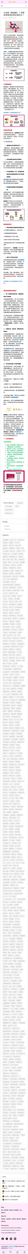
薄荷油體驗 (5, 930)
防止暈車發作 (6, 672)
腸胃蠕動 (11, 919)
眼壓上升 (19, 857)
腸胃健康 (18, 660)
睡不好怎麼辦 (6, 716)
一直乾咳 (22, 1135)
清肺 (8, 759)
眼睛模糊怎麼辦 (7, 851)
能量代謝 (11, 621)
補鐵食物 (22, 910)
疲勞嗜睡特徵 (6, 781)
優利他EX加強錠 (7, 618)
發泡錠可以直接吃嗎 (16, 1039)
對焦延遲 (13, 857)
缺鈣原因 (5, 784)
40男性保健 (12, 641)
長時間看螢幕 (15, 851)
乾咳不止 (17, 820)
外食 (23, 551)
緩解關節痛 (5, 624)
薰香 (16, 559)
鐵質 (19, 635)
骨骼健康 (19, 604)
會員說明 (8, 1219)
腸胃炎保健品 (6, 1157)
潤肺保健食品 (14, 759)
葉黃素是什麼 (19, 944)
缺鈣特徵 (13, 781)
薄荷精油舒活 (20, 1112)
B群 (19, 1152)
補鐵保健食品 (6, 1121)
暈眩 (22, 874)
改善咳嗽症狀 (6, 582)
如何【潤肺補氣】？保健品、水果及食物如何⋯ (13, 1187)
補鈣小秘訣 (20, 1017)
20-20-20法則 (6, 694)
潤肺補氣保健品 (7, 1166)
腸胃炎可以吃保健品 (16, 1154)
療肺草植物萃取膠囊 (8, 585)
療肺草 (18, 823)
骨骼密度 (18, 649)
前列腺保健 (13, 644)
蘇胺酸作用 (5, 1065)
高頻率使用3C (18, 756)
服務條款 (24, 1219)
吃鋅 (11, 874)
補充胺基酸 (20, 882)
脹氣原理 (11, 834)
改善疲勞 (18, 775)
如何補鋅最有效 (13, 792)
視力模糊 (20, 753)
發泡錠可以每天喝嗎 (8, 891)
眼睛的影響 (5, 750)
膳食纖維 (5, 548)
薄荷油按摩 (18, 834)
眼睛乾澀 (5, 568)
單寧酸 (11, 610)
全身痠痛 (10, 1132)
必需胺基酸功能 (7, 927)
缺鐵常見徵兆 (18, 809)
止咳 (4, 579)
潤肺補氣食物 (19, 1163)
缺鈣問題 (12, 1087)
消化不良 (17, 919)
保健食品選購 (6, 1034)
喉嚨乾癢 (15, 677)
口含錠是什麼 (13, 700)
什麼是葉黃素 (21, 1090)
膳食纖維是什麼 (13, 556)
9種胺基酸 (12, 815)
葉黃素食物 (5, 947)
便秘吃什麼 (5, 980)
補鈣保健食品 (12, 615)
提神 (10, 986)
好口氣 (22, 862)
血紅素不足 (9, 635)
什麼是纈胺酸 (17, 1070)
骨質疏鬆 (5, 649)
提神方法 (5, 986)
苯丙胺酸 (5, 1093)
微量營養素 (22, 935)
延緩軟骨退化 (6, 714)
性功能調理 (9, 905)
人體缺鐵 (5, 728)
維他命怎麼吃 (6, 972)
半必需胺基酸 (18, 964)
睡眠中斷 (11, 722)
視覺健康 (22, 576)
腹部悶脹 (17, 832)
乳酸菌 (18, 548)
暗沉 (22, 728)
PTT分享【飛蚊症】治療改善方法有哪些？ (13, 1182)
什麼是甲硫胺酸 (20, 1042)
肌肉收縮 (5, 607)
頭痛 (8, 559)
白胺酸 (18, 1087)
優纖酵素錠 (12, 548)
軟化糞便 (9, 663)
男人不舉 (5, 896)
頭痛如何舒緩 (6, 969)
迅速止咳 (5, 994)
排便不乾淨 (12, 747)
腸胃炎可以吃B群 (12, 1152)
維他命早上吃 (13, 1048)
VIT (20, 972)
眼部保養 (13, 1104)
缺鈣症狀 (22, 1082)
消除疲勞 (20, 556)
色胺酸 (13, 1051)
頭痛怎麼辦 (18, 966)
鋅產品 (18, 801)
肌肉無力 (17, 773)
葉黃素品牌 (19, 1098)
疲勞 (10, 865)
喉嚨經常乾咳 (14, 579)
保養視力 (5, 753)
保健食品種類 (6, 1037)
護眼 (21, 694)
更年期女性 (5, 1087)
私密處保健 (13, 907)
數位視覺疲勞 (6, 854)
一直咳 (16, 1138)
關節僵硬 (10, 711)
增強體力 (11, 542)
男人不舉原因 (12, 896)
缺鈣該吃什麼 (20, 781)
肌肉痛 (21, 1129)
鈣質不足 (11, 607)
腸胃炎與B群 (6, 1154)
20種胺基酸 (6, 815)
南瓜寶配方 (5, 1112)
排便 (19, 843)
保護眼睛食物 (6, 1003)
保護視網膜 (18, 573)
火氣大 (10, 784)
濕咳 (4, 590)
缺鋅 (13, 798)
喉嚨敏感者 (5, 702)
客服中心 (3, 1212)
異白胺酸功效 (6, 1082)
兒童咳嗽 (19, 1067)
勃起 (4, 905)
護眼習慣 (22, 1168)
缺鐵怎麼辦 (20, 806)
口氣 (13, 862)
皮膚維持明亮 (6, 730)
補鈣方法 (17, 613)
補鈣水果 (11, 613)
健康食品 (23, 1149)
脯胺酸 (4, 1025)
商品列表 (11, 1210)
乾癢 (9, 952)
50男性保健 (19, 641)
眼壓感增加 (13, 688)
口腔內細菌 (17, 599)
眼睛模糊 (11, 848)
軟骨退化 (5, 604)
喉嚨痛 (4, 952)
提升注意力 (15, 562)
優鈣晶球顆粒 (12, 604)
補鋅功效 (5, 792)
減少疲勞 (19, 652)
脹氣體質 (11, 832)
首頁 (2, 1210)
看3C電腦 (17, 846)
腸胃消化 (5, 921)
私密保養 (19, 907)
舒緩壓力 (15, 1115)
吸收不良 (17, 542)
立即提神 (11, 674)
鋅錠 (17, 798)
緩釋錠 (9, 933)
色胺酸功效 (19, 1051)
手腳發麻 (18, 624)
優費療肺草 (17, 585)
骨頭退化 (17, 610)
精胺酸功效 (19, 1006)
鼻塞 (4, 559)
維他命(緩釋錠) (16, 933)
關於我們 (6, 1210)
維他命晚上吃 (21, 1048)
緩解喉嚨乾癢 (21, 700)
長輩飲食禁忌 (16, 1056)
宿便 (17, 658)
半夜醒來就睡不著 (15, 716)
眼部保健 (19, 1104)
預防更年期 (22, 1084)
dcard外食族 (20, 1160)
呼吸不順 (22, 677)
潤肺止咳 (13, 582)
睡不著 (10, 719)
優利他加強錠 (6, 778)
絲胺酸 (4, 1000)
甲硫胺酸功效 (6, 1045)
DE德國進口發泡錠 (7, 893)
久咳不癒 (21, 680)
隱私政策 (19, 1219)
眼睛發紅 (13, 854)
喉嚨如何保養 (20, 1096)
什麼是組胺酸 (11, 1098)
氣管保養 (5, 587)
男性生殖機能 (6, 739)
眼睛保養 (11, 573)
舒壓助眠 (11, 767)
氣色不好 (22, 916)
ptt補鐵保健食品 (15, 1121)
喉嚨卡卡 (11, 820)
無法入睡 (16, 719)
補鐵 (4, 812)
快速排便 (13, 666)
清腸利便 (18, 840)
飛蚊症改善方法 (14, 1168)
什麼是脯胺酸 (21, 1023)
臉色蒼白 (5, 913)
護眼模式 (5, 697)
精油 (10, 1115)
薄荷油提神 (14, 989)
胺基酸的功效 (20, 742)
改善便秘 (18, 747)
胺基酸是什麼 (19, 947)
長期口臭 (11, 593)
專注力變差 (5, 871)
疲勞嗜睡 (18, 770)
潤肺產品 (11, 826)
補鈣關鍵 (5, 1020)
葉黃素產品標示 (17, 1143)
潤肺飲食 (5, 761)
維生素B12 (15, 618)
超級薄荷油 (21, 559)
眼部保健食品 (6, 1107)
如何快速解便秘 (13, 837)
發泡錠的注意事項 (18, 893)
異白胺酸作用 (14, 1082)
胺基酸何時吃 (14, 879)
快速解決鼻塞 (14, 1157)
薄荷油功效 (21, 764)
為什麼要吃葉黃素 (7, 1143)
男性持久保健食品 (7, 1110)
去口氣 (8, 862)
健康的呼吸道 (16, 590)
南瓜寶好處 (13, 1112)
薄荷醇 (4, 562)
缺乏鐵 (14, 877)
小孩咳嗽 (13, 1067)
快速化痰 (5, 820)
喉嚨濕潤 (5, 764)
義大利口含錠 (6, 596)
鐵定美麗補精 (6, 629)
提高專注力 (12, 770)
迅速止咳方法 (12, 994)
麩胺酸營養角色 (9, 510)
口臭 (16, 593)
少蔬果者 (18, 551)
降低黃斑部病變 (7, 576)
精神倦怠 (5, 775)
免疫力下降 (13, 540)
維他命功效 (5, 1048)
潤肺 (4, 759)
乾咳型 (4, 997)
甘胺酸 (22, 1031)
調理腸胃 (11, 921)
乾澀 (4, 688)
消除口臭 (12, 860)
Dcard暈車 (20, 666)
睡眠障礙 (19, 714)
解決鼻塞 (22, 1157)
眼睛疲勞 (12, 624)
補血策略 (23, 638)
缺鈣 (20, 601)
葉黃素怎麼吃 (6, 1104)
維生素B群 (19, 615)
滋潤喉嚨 (9, 680)
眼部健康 (5, 573)
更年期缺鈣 (5, 1084)
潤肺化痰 (5, 818)
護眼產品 (11, 697)
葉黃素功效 (5, 941)
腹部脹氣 (5, 747)
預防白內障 (15, 576)
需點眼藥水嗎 (12, 568)
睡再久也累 (15, 865)
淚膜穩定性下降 (19, 570)
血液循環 (17, 621)
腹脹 (4, 663)
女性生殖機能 (14, 739)
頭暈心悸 (11, 913)
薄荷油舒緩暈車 (15, 672)
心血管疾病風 (6, 646)
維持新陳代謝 (14, 646)
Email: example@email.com (8, 1232)
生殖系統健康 (19, 736)
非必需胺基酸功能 (17, 958)
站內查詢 (13, 1219)
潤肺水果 (21, 759)
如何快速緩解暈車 (7, 669)
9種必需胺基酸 (16, 924)
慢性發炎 (13, 778)
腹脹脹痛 (5, 840)
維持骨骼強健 (18, 607)
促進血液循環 (6, 627)
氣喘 (4, 680)
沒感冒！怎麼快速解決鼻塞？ (12, 1196)
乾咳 (22, 590)
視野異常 (20, 688)
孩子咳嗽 (5, 1070)
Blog (21, 1210)
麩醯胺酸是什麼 (7, 1023)
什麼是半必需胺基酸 (8, 964)
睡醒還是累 (5, 773)
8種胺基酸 (5, 966)
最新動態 (6, 526)
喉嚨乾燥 (9, 590)
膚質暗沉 (11, 728)
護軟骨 (13, 708)
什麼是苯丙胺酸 (13, 1093)
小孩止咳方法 (6, 1067)
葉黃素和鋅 (5, 1140)
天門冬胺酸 (16, 975)
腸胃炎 (4, 1152)
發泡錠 (22, 888)
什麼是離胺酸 (6, 1039)
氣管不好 (17, 674)
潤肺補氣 (12, 1163)
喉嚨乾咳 (5, 826)
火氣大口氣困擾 (14, 1008)
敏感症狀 (5, 545)
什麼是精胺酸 (6, 1006)
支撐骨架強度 (17, 711)
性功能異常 (13, 902)
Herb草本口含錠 (19, 697)
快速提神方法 (6, 989)
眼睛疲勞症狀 (15, 694)
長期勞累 (13, 868)
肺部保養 (11, 761)
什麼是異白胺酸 (13, 1079)
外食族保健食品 (7, 1160)
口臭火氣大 (5, 860)
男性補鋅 (15, 789)
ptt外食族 (5, 1163)
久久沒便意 (12, 840)
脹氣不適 (5, 834)
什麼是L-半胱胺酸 (12, 992)
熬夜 (14, 986)
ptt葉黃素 (12, 1101)
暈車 (12, 559)
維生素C (15, 1118)
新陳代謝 (11, 545)
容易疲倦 (19, 632)
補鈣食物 (5, 613)
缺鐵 (10, 803)
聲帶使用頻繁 (6, 705)
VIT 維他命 (19, 930)
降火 (4, 862)
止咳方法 (5, 593)
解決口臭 (11, 601)
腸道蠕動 (12, 660)
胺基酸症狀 (19, 938)
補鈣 (16, 601)
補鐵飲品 (10, 910)
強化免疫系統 (20, 540)
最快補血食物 (15, 638)
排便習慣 (14, 843)
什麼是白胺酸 (6, 1090)
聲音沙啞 (13, 705)
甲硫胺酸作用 (14, 1045)
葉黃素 (19, 568)
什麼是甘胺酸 (15, 1031)
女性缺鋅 (11, 795)
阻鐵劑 (19, 877)
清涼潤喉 (13, 1096)
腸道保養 (17, 921)
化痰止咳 (5, 683)
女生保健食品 (6, 1146)
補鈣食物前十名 (7, 1014)
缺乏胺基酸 (12, 938)
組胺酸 (4, 1098)
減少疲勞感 (5, 551)
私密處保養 (12, 736)
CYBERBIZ (10, 1248)
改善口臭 (5, 601)
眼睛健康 (13, 1003)
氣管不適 (19, 587)
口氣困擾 (22, 1008)
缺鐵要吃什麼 (16, 803)
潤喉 (10, 683)
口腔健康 (13, 596)
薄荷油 (9, 562)
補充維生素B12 (16, 1028)
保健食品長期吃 (15, 1149)
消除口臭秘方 (19, 860)
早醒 (21, 719)
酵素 (22, 548)
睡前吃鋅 (5, 798)
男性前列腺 (5, 874)
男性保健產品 (20, 1110)
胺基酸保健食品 (12, 652)
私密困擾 (12, 733)
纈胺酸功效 (5, 1073)
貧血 (15, 635)
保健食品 (5, 542)
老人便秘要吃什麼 (7, 1056)
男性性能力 (5, 902)
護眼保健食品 (6, 691)
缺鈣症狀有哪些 (14, 1084)
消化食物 (15, 663)
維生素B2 (5, 621)
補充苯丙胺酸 (6, 1096)
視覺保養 (12, 947)
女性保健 (5, 736)
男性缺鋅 (5, 795)
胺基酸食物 (15, 812)
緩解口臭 (13, 787)
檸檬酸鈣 (18, 708)
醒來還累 (19, 778)
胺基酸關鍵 (5, 885)
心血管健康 (14, 554)
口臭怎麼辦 (17, 784)
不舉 (14, 899)
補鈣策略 (13, 1017)
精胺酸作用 (5, 1008)
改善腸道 (17, 829)
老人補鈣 (14, 1014)
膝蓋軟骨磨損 (6, 708)
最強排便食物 (6, 666)
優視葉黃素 (5, 570)
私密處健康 (5, 733)
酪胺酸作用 (19, 1011)
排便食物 (5, 837)
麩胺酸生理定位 (9, 513)
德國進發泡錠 (6, 1076)
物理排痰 (12, 823)
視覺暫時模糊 (6, 857)
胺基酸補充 (19, 815)
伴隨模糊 (23, 686)
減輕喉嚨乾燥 (12, 587)
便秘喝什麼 (17, 978)
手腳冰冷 (5, 877)
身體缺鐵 (11, 809)
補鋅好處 (5, 789)
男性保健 (5, 641)
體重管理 (5, 556)
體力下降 (5, 658)
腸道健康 (20, 554)
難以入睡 (5, 722)
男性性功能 (5, 801)
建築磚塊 (5, 655)
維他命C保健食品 (7, 1118)
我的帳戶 (3, 1219)
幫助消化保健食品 (7, 1126)
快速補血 (18, 627)
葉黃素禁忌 (13, 941)
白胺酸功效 (14, 1090)
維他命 (4, 933)
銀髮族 (4, 711)
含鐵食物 (5, 916)
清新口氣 (19, 596)
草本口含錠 (5, 700)
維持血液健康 (12, 632)
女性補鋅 (21, 789)
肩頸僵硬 (12, 871)
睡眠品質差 (12, 775)
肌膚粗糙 (17, 728)
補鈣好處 (5, 615)
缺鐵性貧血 (17, 874)
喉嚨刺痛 (10, 955)
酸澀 (8, 688)
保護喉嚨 (18, 702)
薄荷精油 (17, 767)
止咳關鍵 (20, 997)
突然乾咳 (11, 1138)
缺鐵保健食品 (6, 806)
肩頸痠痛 (19, 868)
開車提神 (19, 565)
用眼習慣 (19, 1003)
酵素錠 (18, 745)
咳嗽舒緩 (19, 994)
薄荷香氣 (21, 1115)
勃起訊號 (19, 902)
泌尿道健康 (19, 733)
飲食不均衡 (12, 655)
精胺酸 (13, 1006)
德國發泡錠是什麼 (7, 888)
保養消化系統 (6, 554)
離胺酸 (21, 1037)
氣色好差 (17, 725)
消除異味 (12, 702)
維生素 (13, 627)
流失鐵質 (17, 913)
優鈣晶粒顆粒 (21, 961)
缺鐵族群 (5, 809)
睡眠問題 (5, 719)
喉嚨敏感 (19, 705)
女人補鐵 (5, 919)
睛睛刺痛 (19, 854)
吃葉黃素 (5, 944)
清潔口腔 (19, 787)
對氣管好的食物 (17, 683)
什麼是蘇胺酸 (11, 1062)
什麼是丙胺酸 (14, 969)
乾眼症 (11, 570)
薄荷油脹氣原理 (19, 826)
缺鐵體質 (9, 812)
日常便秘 (11, 846)
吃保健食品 (22, 1034)
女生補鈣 (20, 1014)
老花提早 (11, 756)
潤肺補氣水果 (15, 1166)
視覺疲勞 (19, 691)
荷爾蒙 (21, 798)
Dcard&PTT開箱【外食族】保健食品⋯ (13, 1192)
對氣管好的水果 (7, 686)
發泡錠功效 (5, 1042)
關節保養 (13, 714)
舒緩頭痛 (23, 672)
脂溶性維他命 (14, 972)
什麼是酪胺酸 (6, 1011)
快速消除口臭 (6, 787)
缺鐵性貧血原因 (7, 1031)
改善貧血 (5, 632)
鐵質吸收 (21, 629)
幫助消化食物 (6, 1129)
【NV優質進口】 (18, 432)
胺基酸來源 (13, 950)
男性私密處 (5, 742)
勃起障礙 (16, 905)
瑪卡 (14, 1110)
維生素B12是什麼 (12, 1025)
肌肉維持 (13, 882)
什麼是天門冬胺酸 (7, 975)
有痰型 (9, 997)
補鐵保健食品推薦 (18, 1124)
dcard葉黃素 (20, 1101)
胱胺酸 (4, 992)
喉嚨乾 (19, 952)
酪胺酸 (13, 1011)
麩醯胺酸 (14, 1023)
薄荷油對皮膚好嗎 (16, 927)
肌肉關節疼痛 (14, 1129)
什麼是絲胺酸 (11, 1000)
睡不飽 (11, 773)
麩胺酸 (5, 87)
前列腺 (21, 646)
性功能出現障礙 (21, 899)
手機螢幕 (5, 848)
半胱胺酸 (20, 992)
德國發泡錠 (16, 888)
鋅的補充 (22, 739)
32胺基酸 (12, 966)
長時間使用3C (12, 753)
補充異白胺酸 (21, 1079)
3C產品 (12, 750)
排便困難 (5, 846)
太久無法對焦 (18, 848)
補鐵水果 (16, 910)
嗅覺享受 (13, 565)
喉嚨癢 (4, 955)
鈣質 (10, 961)
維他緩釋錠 (15, 935)
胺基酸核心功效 (14, 885)
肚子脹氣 (5, 829)
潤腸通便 (11, 1059)
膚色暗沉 (11, 725)
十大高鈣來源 (6, 1017)
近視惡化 (5, 756)
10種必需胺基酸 (7, 924)
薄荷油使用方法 (13, 764)
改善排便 (5, 1059)
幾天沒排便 (18, 1059)
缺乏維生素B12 (6, 1028)
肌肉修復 (18, 655)
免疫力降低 (18, 545)
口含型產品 (17, 955)
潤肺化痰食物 (12, 818)
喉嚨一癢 (5, 1138)
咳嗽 (8, 579)
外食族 (14, 1160)
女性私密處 (13, 742)
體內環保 (12, 551)
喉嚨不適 (14, 952)
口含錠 (4, 599)
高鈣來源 (18, 1020)
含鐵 (10, 916)
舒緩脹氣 (5, 832)
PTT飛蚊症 (6, 1168)
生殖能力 (12, 801)
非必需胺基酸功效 (7, 958)
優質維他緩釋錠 (7, 935)
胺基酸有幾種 (6, 879)
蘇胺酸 (4, 1062)
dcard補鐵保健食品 (8, 1124)
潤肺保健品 (5, 823)
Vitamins (5, 938)
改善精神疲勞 (6, 565)
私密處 (22, 730)
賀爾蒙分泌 (12, 649)
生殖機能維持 (20, 644)
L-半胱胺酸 (21, 989)
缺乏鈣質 (5, 961)
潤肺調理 (17, 761)
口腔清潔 (10, 599)
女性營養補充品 (15, 1146)
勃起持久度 (5, 907)
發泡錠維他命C (13, 1073)
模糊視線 (13, 691)
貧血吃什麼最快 (7, 638)
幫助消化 (15, 1126)
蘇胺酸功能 (19, 1062)
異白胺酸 (5, 1079)
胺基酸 (10, 52)
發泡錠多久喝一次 (15, 1076)
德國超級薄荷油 (17, 669)
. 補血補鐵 (15, 916)
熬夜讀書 (19, 986)
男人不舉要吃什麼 (7, 899)
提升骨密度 (5, 610)
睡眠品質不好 (6, 868)
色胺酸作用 (5, 1053)
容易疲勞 (5, 865)
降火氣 (17, 862)
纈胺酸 (10, 1070)
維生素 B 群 (18, 342)
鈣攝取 (14, 961)
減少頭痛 (5, 674)
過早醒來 (17, 722)
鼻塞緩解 (5, 767)
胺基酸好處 (5, 745)
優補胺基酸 (15, 397)
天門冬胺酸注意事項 (8, 978)
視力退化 (17, 750)
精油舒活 (5, 1115)
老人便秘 (12, 1053)
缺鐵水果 (13, 806)
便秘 (23, 660)
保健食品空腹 (6, 1149)
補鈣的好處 (12, 1020)
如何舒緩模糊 (15, 686)
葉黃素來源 (12, 944)
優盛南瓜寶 (5, 644)
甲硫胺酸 (12, 1042)
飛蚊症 (22, 1166)
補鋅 (10, 789)
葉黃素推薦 (5, 1101)
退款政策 (3, 1221)
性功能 (4, 910)
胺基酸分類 (5, 950)
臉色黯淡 (5, 725)
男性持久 (13, 1107)
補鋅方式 (17, 795)
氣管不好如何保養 (7, 677)
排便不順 (20, 837)
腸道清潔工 (5, 660)
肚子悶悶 (22, 658)
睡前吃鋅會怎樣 (20, 871)
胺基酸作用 (20, 950)
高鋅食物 (5, 803)
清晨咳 (14, 997)
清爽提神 (12, 930)
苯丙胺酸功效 (21, 1093)
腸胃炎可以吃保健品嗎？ (11, 1200)
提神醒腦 (22, 562)
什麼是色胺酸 (6, 1051)
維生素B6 (22, 618)
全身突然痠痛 (17, 1132)
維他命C (21, 1045)
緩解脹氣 (11, 829)
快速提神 (5, 770)
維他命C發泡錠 (6, 1135)
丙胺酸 (21, 969)
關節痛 (4, 1132)
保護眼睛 (18, 1000)
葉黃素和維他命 (14, 1140)
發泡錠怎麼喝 (18, 891)
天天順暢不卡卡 (7, 843)
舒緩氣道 (15, 680)
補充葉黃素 (20, 941)
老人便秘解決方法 (20, 1053)
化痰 (18, 818)
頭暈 (4, 635)
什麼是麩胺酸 (8, 506)
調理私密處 (21, 792)
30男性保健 (14, 629)
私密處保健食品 (15, 730)
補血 (10, 877)
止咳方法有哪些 (14, 1065)
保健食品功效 (14, 1037)
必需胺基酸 (22, 879)
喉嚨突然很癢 (15, 1135)
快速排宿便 (12, 658)
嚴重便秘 (12, 745)
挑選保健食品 (14, 1034)
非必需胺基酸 (6, 882)
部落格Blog (7, 529)
